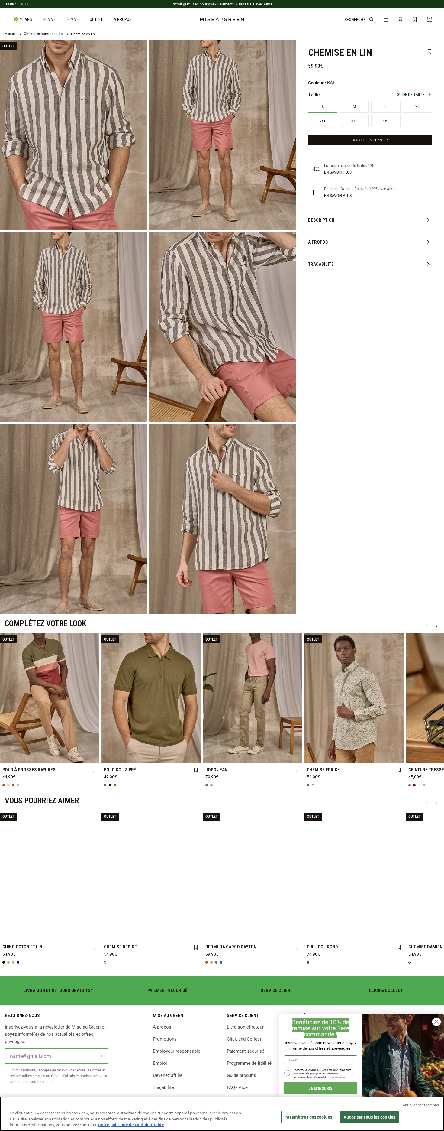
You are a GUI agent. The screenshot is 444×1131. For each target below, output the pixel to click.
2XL (88, 746)
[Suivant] (436, 625)
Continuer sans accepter (420, 1105)
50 (233, 756)
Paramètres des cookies (308, 1117)
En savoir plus (338, 172)
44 (271, 746)
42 (252, 745)
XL (68, 745)
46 (290, 745)
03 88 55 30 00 (17, 4)
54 (68, 933)
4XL (30, 756)
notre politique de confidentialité (131, 1124)
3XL (11, 755)
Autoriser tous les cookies (369, 1117)
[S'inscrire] (100, 1056)
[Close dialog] (436, 1021)
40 (233, 746)
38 (214, 746)
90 (417, 756)
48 (214, 755)
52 (49, 933)
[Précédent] (427, 625)
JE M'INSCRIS (321, 1088)
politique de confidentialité (31, 1081)
